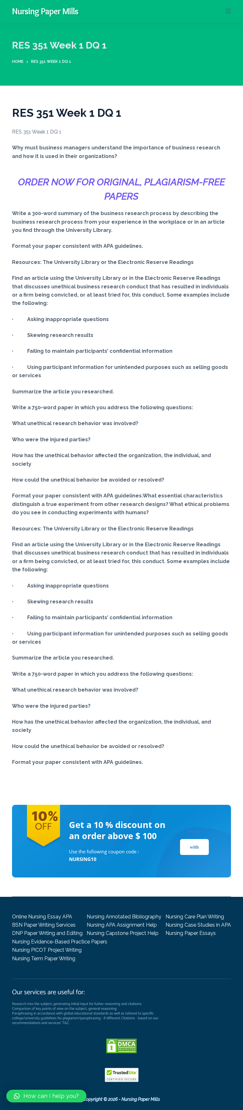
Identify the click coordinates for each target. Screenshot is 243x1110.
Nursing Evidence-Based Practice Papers (59, 942)
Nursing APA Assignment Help (122, 925)
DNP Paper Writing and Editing (47, 933)
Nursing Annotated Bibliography (124, 917)
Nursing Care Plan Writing (194, 917)
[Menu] (228, 11)
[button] (46, 1096)
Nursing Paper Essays (190, 933)
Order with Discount (194, 847)
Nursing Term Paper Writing (43, 959)
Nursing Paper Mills (45, 11)
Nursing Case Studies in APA (198, 925)
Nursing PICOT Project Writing (47, 950)
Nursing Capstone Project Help (123, 933)
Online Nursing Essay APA (42, 917)
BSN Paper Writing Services (44, 925)
